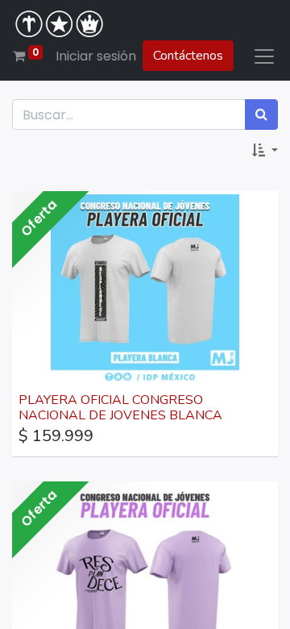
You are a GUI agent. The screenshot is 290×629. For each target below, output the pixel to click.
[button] (265, 150)
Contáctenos (188, 56)
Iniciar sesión (96, 56)
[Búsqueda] (261, 114)
